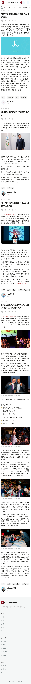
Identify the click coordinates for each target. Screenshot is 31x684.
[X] (16, 21)
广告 (2, 672)
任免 (17, 7)
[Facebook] (12, 21)
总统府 (13, 7)
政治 (2, 620)
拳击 (17, 97)
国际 (2, 631)
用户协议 (3, 641)
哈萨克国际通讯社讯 (9, 214)
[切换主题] (22, 2)
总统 (8, 290)
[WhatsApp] (6, 21)
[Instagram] (2, 21)
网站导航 (3, 665)
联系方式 (3, 669)
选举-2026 (7, 7)
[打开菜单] (28, 2)
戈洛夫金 (24, 97)
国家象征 (3, 648)
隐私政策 (3, 645)
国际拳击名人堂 (21, 284)
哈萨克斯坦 (16, 584)
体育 (3, 97)
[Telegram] (9, 21)
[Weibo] (14, 607)
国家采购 (3, 655)
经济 (2, 627)
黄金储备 (10, 97)
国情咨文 (24, 7)
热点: (2, 7)
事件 (20, 7)
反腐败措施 (4, 652)
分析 (2, 624)
